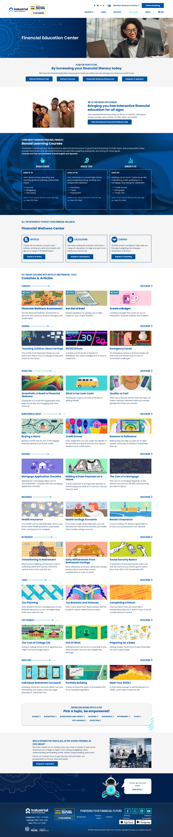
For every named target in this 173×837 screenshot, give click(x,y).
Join (162, 12)
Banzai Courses (67, 79)
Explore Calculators (80, 256)
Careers (109, 817)
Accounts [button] (89, 12)
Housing (92, 716)
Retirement (123, 716)
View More (145, 286)
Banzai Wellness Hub (39, 79)
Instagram (134, 811)
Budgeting (49, 716)
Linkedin (141, 811)
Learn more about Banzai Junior (37, 197)
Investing (95, 720)
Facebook (127, 811)
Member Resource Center (125, 5)
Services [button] (117, 12)
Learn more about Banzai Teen (81, 197)
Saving (35, 716)
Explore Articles (34, 256)
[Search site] (103, 5)
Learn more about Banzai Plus (124, 197)
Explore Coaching (123, 256)
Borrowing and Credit (71, 716)
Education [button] (133, 12)
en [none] (108, 5)
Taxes (137, 716)
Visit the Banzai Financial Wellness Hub (109, 122)
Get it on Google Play (143, 822)
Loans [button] (103, 12)
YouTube (148, 811)
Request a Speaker (135, 79)
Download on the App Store (127, 822)
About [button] (148, 12)
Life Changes (78, 720)
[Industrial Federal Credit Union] (28, 9)
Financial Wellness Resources (100, 79)
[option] (110, 6)
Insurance (107, 716)
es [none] (110, 5)
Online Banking (153, 5)
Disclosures (81, 817)
